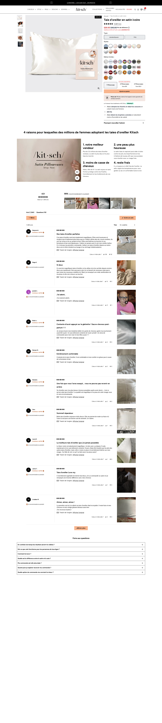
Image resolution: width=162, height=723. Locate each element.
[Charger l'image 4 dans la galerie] (20, 37)
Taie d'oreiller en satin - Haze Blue (125, 46)
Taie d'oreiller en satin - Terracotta (115, 51)
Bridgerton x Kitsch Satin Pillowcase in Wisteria (115, 62)
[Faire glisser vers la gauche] (51, 2)
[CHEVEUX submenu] (35, 9)
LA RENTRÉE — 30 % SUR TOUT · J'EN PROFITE (81, 3)
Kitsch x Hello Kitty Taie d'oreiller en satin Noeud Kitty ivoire (134, 67)
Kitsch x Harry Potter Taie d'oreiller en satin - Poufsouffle (120, 67)
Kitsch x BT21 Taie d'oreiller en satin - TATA (106, 78)
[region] (81, 2)
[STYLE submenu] (43, 9)
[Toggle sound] (77, 172)
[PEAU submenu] (50, 9)
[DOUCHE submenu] (59, 9)
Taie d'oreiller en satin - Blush (129, 46)
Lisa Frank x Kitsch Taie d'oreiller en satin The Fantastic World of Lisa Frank (129, 62)
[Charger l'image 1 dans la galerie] (20, 17)
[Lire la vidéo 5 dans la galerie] (20, 44)
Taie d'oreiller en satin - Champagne (111, 51)
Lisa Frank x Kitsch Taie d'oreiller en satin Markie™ (120, 62)
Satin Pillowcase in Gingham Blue (106, 46)
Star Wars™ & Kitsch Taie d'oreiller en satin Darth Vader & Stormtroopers (106, 67)
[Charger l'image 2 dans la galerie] (20, 24)
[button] (112, 24)
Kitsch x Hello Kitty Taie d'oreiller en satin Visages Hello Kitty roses (106, 72)
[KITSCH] (81, 9)
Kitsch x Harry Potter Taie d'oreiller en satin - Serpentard (129, 67)
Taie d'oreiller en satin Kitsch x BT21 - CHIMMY (125, 72)
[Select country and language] (141, 9)
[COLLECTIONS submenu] (103, 9)
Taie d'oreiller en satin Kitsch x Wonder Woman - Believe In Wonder (115, 72)
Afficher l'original (78, 250)
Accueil (106, 16)
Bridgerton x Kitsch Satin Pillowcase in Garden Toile (111, 62)
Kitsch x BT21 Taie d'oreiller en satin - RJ (134, 72)
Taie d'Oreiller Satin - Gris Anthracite (120, 46)
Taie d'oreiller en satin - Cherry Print (115, 46)
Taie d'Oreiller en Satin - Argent (106, 51)
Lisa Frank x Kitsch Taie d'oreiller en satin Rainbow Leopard (125, 62)
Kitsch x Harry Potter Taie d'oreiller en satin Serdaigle (125, 67)
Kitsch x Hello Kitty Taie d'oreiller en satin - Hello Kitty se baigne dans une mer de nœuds (111, 72)
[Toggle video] (77, 178)
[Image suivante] (134, 203)
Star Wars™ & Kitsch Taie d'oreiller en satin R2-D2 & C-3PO (111, 67)
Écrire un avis (129, 218)
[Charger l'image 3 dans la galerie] (20, 30)
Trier (115, 225)
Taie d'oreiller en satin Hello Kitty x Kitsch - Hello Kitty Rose (139, 67)
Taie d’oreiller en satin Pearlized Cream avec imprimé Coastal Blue (106, 62)
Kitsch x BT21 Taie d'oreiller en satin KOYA (129, 72)
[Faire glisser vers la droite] (110, 2)
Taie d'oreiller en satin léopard (139, 46)
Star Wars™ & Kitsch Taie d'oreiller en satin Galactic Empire (134, 62)
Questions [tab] (41, 212)
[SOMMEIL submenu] (69, 9)
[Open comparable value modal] (129, 27)
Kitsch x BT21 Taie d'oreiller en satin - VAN (111, 78)
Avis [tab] (30, 212)
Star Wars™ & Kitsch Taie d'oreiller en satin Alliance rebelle (139, 62)
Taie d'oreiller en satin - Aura (134, 46)
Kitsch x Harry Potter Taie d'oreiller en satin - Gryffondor (115, 67)
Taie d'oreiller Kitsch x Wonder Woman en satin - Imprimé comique (120, 72)
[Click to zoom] (98, 88)
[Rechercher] (135, 9)
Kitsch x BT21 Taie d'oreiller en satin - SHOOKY (139, 72)
